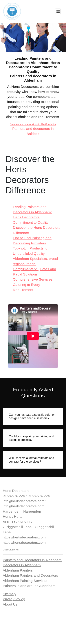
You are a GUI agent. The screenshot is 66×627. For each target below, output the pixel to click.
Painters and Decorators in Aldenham (32, 560)
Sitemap (9, 594)
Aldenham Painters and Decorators (30, 575)
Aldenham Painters (18, 570)
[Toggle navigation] (58, 11)
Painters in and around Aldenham (29, 586)
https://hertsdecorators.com (24, 542)
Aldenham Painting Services (25, 581)
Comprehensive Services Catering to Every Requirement (33, 284)
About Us (10, 604)
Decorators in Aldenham (22, 565)
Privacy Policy (14, 599)
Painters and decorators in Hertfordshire (33, 124)
